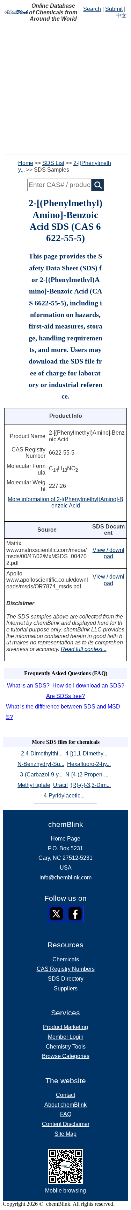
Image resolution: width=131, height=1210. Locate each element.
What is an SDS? (28, 686)
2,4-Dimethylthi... (42, 753)
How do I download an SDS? (88, 686)
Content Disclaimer (65, 1124)
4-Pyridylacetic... (64, 795)
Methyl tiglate (33, 785)
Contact (65, 1095)
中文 (121, 16)
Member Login (65, 1037)
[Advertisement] (65, 88)
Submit (114, 9)
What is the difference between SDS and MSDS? (63, 712)
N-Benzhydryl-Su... (40, 764)
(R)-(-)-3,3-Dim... (91, 785)
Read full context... (84, 649)
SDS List (53, 163)
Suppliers (66, 988)
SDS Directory (65, 979)
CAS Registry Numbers (66, 969)
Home (25, 163)
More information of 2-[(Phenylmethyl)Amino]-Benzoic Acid (65, 502)
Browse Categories (65, 1056)
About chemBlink (65, 1105)
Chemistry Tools (66, 1047)
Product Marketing (65, 1027)
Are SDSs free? (65, 696)
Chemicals (65, 959)
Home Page (65, 839)
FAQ (65, 1114)
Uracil (60, 785)
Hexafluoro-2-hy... (89, 764)
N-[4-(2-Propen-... (86, 774)
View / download (108, 553)
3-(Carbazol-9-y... (41, 774)
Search (92, 9)
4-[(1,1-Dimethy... (86, 753)
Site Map (65, 1134)
